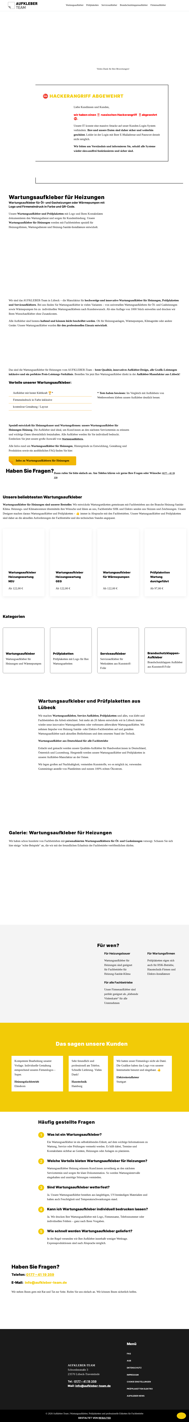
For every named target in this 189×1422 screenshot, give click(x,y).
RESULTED (104, 1417)
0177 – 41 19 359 (40, 1275)
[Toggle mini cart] (173, 6)
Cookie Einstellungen (139, 1382)
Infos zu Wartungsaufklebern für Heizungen (42, 460)
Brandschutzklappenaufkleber (134, 5)
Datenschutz (134, 1368)
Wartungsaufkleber (74, 5)
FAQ (129, 1353)
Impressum (133, 1375)
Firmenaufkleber (158, 5)
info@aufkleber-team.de (46, 1282)
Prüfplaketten (92, 5)
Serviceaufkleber (109, 5)
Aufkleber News (136, 1396)
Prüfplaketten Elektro (140, 1389)
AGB (129, 1360)
